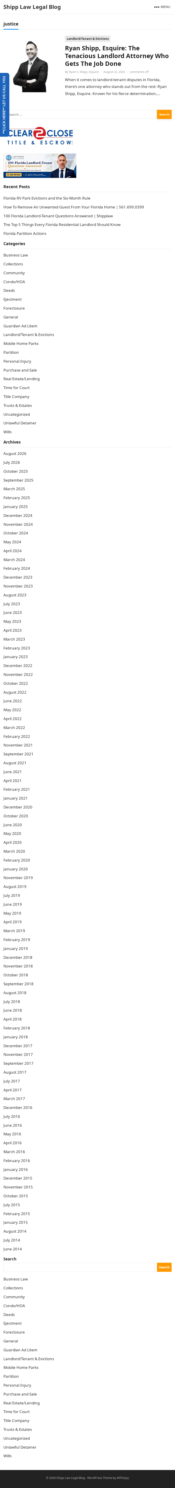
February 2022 (16, 736)
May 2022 (12, 709)
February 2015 (16, 1213)
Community (14, 272)
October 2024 (15, 533)
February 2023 (16, 648)
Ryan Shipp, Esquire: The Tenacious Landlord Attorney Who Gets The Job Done (117, 56)
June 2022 (12, 700)
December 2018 (17, 957)
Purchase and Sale (20, 370)
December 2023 (17, 577)
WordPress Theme (99, 1478)
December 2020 (17, 807)
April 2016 (12, 1142)
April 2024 (12, 550)
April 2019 (12, 921)
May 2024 (12, 541)
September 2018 (18, 983)
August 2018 (14, 992)
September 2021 (18, 754)
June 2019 (12, 904)
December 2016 (17, 1107)
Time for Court (16, 387)
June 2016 (12, 1125)
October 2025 (15, 471)
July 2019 (11, 895)
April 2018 (12, 1019)
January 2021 (15, 798)
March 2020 (14, 851)
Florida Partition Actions (25, 233)
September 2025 (18, 480)
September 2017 (18, 1063)
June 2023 (12, 612)
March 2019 (14, 930)
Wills (7, 431)
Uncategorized (16, 414)
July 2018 (11, 1001)
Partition (11, 352)
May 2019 (12, 913)
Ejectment (12, 299)
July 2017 (11, 1081)
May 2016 (12, 1134)
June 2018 (12, 1010)
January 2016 (15, 1169)
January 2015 (15, 1222)
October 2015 (15, 1195)
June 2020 (12, 824)
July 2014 (11, 1240)
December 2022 (17, 665)
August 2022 (14, 692)
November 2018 (18, 966)
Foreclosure (14, 308)
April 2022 (12, 718)
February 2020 (16, 860)
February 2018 (16, 1028)
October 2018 (15, 974)
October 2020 (15, 815)
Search (9, 1259)
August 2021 (14, 762)
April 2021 (12, 780)
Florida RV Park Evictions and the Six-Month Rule (46, 198)
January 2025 (15, 506)
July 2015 (11, 1204)
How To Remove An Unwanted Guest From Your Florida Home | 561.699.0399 (73, 207)
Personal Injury (17, 361)
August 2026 (14, 453)
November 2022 (18, 674)
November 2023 (18, 586)
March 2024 (14, 559)
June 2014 (12, 1249)
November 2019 (18, 877)
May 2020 (12, 833)
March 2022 (14, 727)
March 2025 (14, 488)
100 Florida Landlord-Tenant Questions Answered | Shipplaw (58, 215)
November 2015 (18, 1187)
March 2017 (14, 1098)
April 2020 (12, 842)
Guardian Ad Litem (20, 325)
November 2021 (18, 745)
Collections (13, 264)
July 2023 (11, 603)
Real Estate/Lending (21, 378)
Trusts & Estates (17, 405)
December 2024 (17, 515)
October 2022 (15, 683)
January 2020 (15, 869)
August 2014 (14, 1231)
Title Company (16, 396)
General (10, 317)
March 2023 (14, 639)
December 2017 (17, 1045)
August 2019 (14, 886)
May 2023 (12, 621)
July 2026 (11, 462)
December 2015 (17, 1178)
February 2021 (16, 789)
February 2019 (16, 939)
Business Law (15, 255)
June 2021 (12, 771)
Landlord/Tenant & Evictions (88, 39)
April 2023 (12, 630)
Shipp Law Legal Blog (32, 6)
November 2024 (18, 524)
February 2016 (16, 1160)
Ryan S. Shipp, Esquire (84, 72)
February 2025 (16, 497)
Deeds (9, 290)
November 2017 (18, 1054)
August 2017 (14, 1072)
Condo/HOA (14, 281)
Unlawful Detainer (19, 423)
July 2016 (11, 1116)
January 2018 (15, 1036)
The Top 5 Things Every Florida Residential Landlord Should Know (62, 224)
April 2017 (12, 1090)
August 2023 (14, 595)
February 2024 (16, 568)
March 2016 (14, 1151)
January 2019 (15, 948)
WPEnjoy (123, 1478)
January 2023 (15, 656)
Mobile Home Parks (21, 343)
